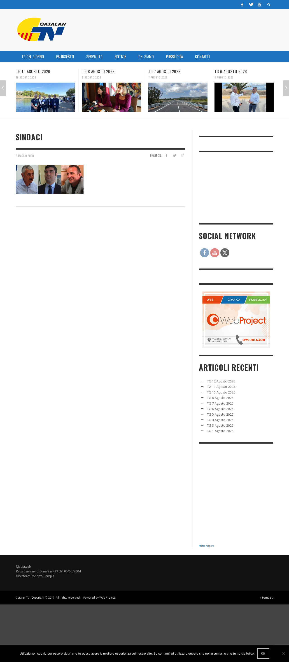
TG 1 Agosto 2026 (220, 431)
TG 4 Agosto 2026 (220, 420)
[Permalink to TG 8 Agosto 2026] (111, 97)
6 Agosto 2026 (223, 77)
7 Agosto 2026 (157, 77)
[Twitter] (251, 4)
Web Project (107, 597)
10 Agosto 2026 (26, 77)
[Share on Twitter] (174, 155)
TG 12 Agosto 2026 (221, 381)
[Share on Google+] (182, 155)
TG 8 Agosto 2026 (98, 71)
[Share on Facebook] (166, 155)
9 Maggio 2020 (25, 155)
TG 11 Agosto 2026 (221, 386)
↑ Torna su (266, 597)
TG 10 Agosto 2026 (33, 71)
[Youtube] (259, 4)
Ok (263, 653)
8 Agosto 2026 (91, 77)
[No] (283, 653)
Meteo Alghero (206, 545)
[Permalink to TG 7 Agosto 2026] (177, 97)
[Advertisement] (233, 187)
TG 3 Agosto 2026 (220, 425)
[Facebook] (242, 4)
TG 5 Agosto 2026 (220, 414)
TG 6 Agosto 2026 (230, 71)
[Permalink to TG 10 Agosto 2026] (45, 97)
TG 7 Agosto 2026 (164, 71)
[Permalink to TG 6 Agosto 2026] (244, 97)
